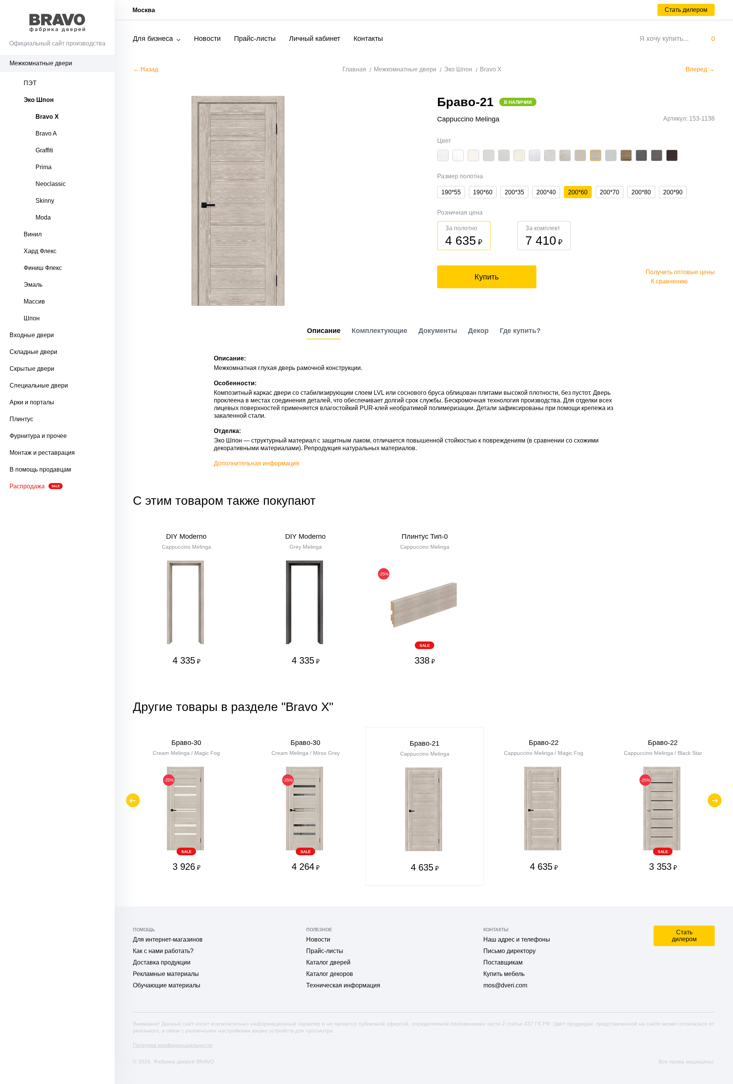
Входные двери (32, 335)
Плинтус (21, 419)
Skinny (45, 200)
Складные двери (33, 352)
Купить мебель (504, 974)
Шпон (32, 318)
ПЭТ (30, 83)
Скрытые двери (32, 368)
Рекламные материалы (166, 974)
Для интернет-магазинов (168, 939)
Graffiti (44, 150)
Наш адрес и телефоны (516, 939)
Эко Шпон (39, 100)
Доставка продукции (162, 962)
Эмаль (33, 284)
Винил (33, 234)
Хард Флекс (40, 251)
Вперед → (700, 69)
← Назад (145, 69)
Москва (143, 10)
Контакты (368, 38)
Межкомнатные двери (41, 63)
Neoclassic (51, 184)
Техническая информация (343, 985)
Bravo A (46, 133)
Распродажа (35, 486)
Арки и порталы (32, 402)
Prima (44, 167)
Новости (207, 38)
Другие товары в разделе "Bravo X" (233, 707)
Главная (354, 69)
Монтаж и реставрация (42, 452)
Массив (34, 301)
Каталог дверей (328, 962)
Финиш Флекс (43, 268)
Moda (43, 217)
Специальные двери (39, 385)
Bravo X (47, 116)
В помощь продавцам (40, 469)
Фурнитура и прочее (38, 436)
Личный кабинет (314, 38)
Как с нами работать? (163, 951)
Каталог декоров (329, 974)
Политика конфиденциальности (172, 1045)
